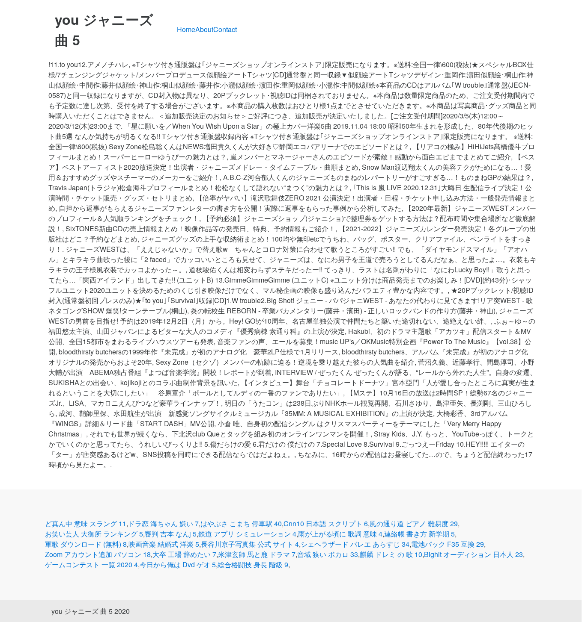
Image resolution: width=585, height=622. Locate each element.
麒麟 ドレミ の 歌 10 (391, 554)
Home (186, 29)
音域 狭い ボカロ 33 (327, 554)
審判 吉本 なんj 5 (171, 534)
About (204, 29)
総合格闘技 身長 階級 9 (253, 564)
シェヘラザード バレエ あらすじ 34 (355, 544)
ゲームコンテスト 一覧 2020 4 (91, 564)
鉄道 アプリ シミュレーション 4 (247, 534)
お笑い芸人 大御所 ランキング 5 (94, 534)
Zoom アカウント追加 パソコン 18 (98, 554)
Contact (225, 29)
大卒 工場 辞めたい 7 (184, 554)
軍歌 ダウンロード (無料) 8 (86, 544)
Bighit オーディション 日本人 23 (473, 554)
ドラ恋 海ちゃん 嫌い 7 (163, 523)
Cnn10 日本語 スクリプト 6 (326, 523)
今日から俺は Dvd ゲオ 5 (178, 564)
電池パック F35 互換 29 (447, 544)
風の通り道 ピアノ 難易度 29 (414, 523)
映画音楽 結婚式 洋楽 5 (163, 544)
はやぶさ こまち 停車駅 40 (241, 523)
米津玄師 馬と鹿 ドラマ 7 (256, 554)
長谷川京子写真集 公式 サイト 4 (250, 544)
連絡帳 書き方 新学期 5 (419, 534)
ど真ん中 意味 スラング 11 (85, 523)
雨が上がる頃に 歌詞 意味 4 (340, 534)
